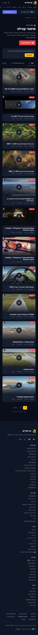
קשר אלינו (33, 605)
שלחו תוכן (33, 569)
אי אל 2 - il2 (32, 499)
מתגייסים (33, 479)
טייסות (24, 7)
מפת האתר (32, 591)
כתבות (34, 7)
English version (31, 600)
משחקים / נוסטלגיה (30, 468)
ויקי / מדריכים (31, 538)
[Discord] (34, 439)
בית (35, 18)
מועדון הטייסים (31, 451)
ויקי (4, 7)
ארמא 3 (33, 482)
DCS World (32, 462)
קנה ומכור (33, 474)
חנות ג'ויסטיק (32, 602)
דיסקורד (32, 561)
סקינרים (33, 476)
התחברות (29, 55)
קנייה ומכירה (32, 544)
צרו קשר (33, 572)
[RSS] (25, 439)
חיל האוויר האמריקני (30, 513)
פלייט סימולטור (31, 448)
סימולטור (33, 614)
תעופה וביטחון (31, 457)
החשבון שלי (32, 566)
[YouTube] (29, 439)
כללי (34, 518)
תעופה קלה (32, 485)
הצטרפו (18, 629)
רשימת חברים (32, 563)
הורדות (9, 7)
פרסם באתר (32, 580)
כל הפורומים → (31, 488)
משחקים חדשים (11, 614)
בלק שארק (32, 507)
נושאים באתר (32, 594)
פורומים (30, 7)
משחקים (33, 546)
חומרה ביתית (32, 510)
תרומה (23, 619)
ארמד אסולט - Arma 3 (29, 504)
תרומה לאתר (32, 577)
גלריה (19, 7)
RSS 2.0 (33, 597)
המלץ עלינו (32, 574)
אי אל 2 (33, 460)
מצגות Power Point (30, 521)
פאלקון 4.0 (32, 454)
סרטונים (14, 7)
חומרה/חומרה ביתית (30, 465)
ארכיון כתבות (32, 532)
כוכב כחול (33, 516)
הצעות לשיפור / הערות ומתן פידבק (25, 471)
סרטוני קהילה (32, 549)
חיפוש (34, 588)
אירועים (33, 502)
